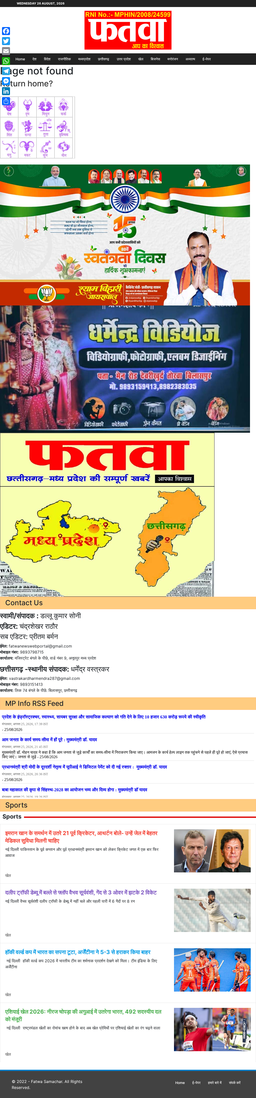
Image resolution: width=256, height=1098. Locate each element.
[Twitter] (6, 41)
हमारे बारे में (215, 1082)
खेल (140, 59)
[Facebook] (6, 31)
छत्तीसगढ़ (103, 59)
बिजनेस (155, 59)
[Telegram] (6, 71)
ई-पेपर (206, 59)
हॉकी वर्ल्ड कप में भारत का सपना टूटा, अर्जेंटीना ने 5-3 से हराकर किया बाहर (77, 952)
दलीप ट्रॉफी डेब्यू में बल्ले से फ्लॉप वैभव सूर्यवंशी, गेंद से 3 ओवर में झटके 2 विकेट (81, 892)
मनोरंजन (173, 59)
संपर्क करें (234, 1082)
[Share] (6, 101)
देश (34, 59)
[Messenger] (6, 81)
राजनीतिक (64, 59)
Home (20, 59)
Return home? (26, 83)
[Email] (6, 51)
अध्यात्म (190, 59)
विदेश (47, 59)
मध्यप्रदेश (84, 59)
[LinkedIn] (6, 91)
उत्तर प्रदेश (124, 59)
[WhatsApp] (6, 61)
